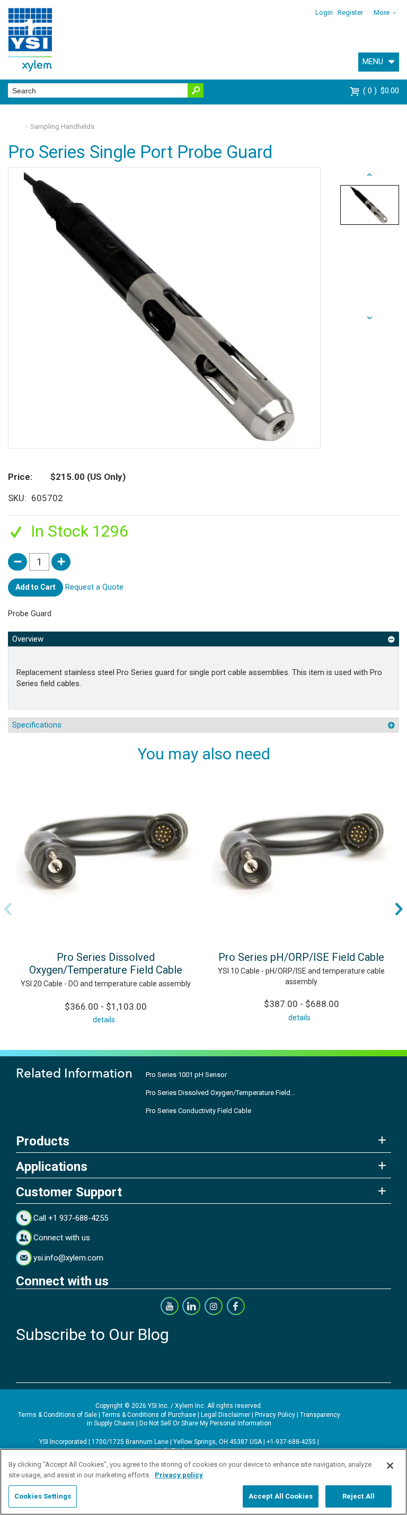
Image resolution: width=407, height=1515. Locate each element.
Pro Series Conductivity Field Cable (198, 1111)
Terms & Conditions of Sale (57, 1414)
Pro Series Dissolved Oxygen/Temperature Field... (220, 1093)
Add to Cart (35, 587)
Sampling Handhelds (62, 126)
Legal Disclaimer (225, 1414)
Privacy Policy (275, 1414)
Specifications (36, 725)
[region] (203, 1482)
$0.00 (382, 90)
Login (324, 12)
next (369, 175)
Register (350, 12)
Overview (27, 639)
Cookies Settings (42, 1496)
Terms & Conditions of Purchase (149, 1414)
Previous (8, 908)
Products (42, 1141)
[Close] (390, 1465)
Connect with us (61, 1237)
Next (399, 908)
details (104, 1019)
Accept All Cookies (281, 1496)
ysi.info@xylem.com (68, 1258)
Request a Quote (94, 587)
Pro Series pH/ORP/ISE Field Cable (301, 957)
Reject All (358, 1496)
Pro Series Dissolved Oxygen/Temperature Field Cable (105, 963)
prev (369, 318)
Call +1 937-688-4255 (70, 1218)
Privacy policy (179, 1475)
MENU (372, 61)
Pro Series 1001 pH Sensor (186, 1075)
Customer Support (69, 1192)
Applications (51, 1166)
